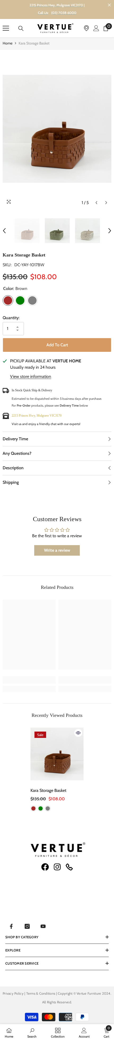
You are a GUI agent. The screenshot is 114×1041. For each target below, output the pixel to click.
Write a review (57, 550)
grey (48, 808)
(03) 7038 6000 (63, 13)
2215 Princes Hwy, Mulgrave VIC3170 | (57, 5)
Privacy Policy (13, 993)
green (40, 808)
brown (33, 808)
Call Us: (43, 13)
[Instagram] (27, 926)
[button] (96, 202)
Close (109, 5)
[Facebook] (11, 926)
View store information (30, 376)
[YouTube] (43, 926)
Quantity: (11, 317)
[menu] (6, 28)
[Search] (21, 28)
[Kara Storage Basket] (57, 754)
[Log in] (96, 28)
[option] (57, 129)
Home (7, 43)
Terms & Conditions (41, 993)
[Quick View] (78, 733)
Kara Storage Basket (48, 790)
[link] (29, 680)
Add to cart (57, 344)
